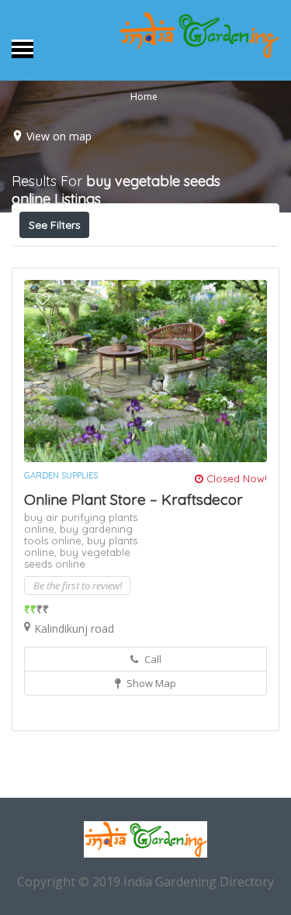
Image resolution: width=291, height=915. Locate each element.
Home (144, 96)
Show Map (150, 683)
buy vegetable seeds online (77, 558)
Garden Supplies (61, 475)
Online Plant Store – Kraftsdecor (133, 499)
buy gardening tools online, (78, 535)
